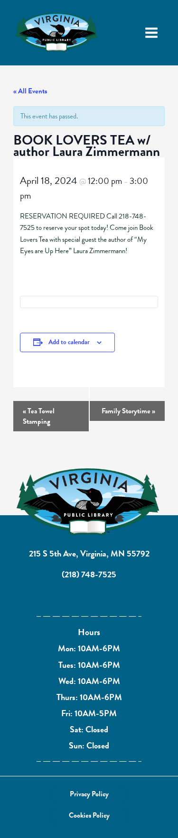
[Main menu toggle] (151, 32)
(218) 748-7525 (89, 574)
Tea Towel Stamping (39, 416)
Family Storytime (128, 411)
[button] (89, 794)
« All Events (30, 91)
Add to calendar (69, 342)
